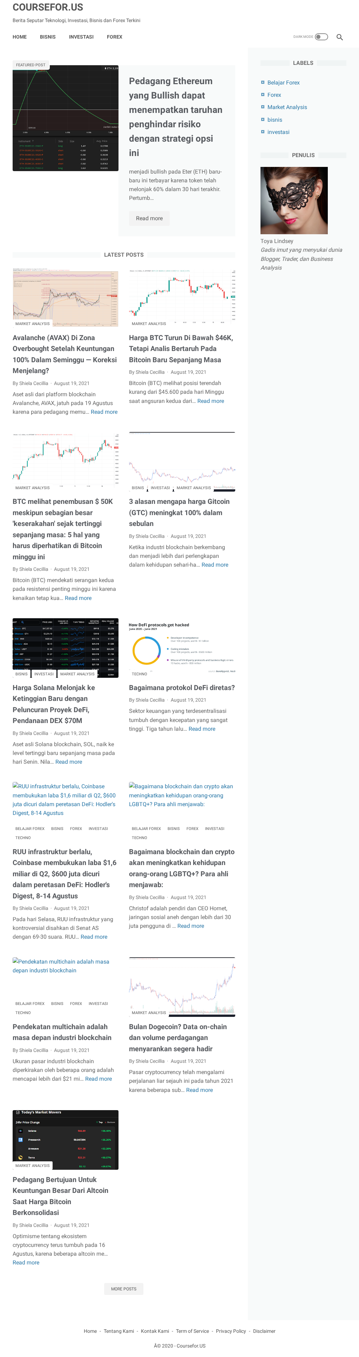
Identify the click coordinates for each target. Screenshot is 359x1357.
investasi (160, 488)
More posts (123, 1289)
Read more (153, 218)
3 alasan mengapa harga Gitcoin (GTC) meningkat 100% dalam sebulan (179, 512)
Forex (76, 828)
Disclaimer (264, 1331)
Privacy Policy (231, 1331)
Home (20, 37)
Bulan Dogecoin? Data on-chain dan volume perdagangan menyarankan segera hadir (178, 1037)
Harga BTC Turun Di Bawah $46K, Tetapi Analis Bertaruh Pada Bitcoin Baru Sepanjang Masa (181, 348)
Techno (139, 674)
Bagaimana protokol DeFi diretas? (182, 687)
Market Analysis (32, 324)
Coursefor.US (48, 7)
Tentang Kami (119, 1331)
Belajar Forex (30, 828)
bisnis (138, 488)
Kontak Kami (155, 1331)
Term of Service (192, 1331)
